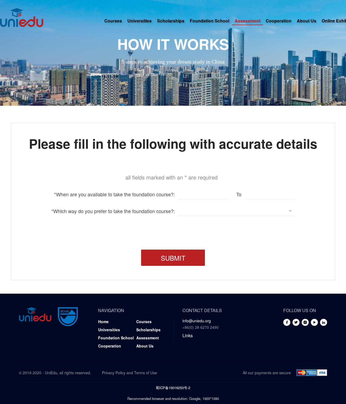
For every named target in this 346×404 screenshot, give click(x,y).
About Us (306, 21)
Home (103, 321)
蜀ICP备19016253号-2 (173, 387)
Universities (139, 21)
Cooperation (278, 21)
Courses (113, 21)
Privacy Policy (113, 372)
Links (187, 335)
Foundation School (209, 21)
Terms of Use (145, 372)
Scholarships (170, 21)
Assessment (247, 21)
